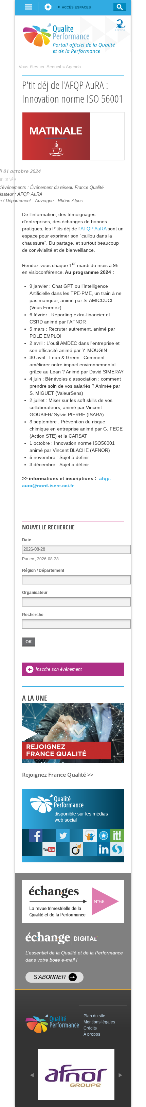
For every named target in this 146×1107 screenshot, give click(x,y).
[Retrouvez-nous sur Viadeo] (76, 849)
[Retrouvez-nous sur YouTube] (35, 835)
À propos (92, 1034)
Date (26, 540)
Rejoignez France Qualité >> (57, 774)
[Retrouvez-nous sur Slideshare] (90, 835)
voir (107, 901)
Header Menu (48, 7)
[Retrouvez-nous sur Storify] (117, 849)
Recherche (117, 7)
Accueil (54, 66)
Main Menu (28, 7)
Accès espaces (76, 7)
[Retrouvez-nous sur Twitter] (63, 835)
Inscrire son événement (59, 669)
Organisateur (35, 592)
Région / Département (43, 570)
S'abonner (50, 977)
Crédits (90, 1028)
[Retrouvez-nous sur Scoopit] (117, 835)
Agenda (73, 66)
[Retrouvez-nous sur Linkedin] (103, 849)
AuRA (93, 228)
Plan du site (94, 1016)
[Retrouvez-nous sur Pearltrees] (103, 835)
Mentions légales (99, 1022)
